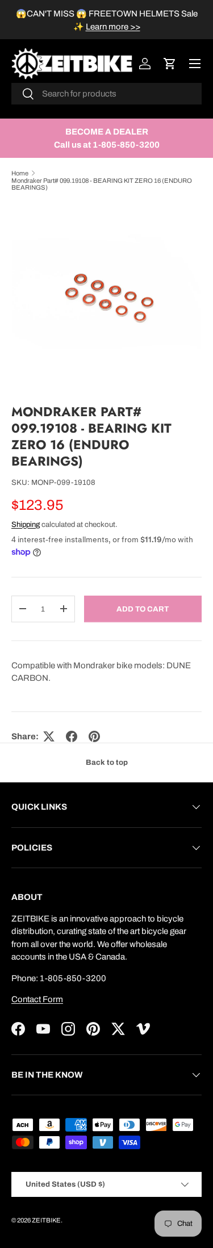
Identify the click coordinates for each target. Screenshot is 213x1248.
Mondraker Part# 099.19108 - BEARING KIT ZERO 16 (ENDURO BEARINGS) (101, 184)
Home (19, 173)
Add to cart (142, 609)
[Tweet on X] (48, 736)
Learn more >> (113, 26)
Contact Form (37, 999)
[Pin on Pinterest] (94, 736)
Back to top (107, 762)
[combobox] (106, 93)
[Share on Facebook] (71, 736)
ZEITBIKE (46, 1220)
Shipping (25, 524)
